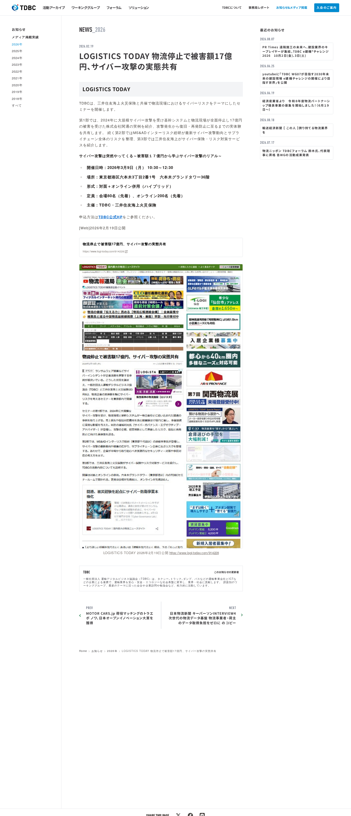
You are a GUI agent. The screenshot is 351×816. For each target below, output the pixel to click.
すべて (17, 105)
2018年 (17, 99)
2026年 (112, 651)
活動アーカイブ (54, 7)
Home (83, 651)
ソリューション (138, 7)
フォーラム (114, 7)
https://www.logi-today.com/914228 (194, 552)
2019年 (17, 92)
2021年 (17, 78)
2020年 (17, 85)
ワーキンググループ (85, 7)
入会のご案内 (326, 7)
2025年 (17, 51)
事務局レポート (258, 7)
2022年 (17, 71)
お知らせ (97, 651)
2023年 (17, 65)
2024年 (17, 58)
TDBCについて (232, 7)
